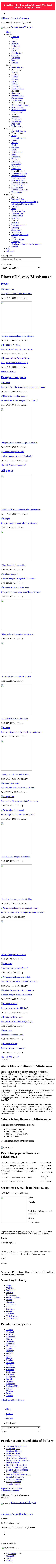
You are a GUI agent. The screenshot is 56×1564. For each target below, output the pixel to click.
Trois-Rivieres (12, 1316)
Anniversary (16, 230)
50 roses (14, 84)
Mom (13, 41)
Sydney (9, 1481)
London (9, 1360)
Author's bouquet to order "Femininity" (17, 456)
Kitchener (10, 1374)
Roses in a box (17, 107)
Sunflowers (16, 168)
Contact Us (10, 1556)
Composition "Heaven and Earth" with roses (19, 801)
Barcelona (10, 1453)
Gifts (8, 249)
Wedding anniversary (20, 234)
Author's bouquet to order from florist (16, 995)
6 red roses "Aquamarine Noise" (14, 968)
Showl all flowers (18, 131)
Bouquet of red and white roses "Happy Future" (21, 592)
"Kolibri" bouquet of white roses (14, 719)
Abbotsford (11, 1304)
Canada (17, 1484)
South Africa (22, 1458)
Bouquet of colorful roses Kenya (14, 362)
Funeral (14, 246)
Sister (13, 51)
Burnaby (9, 1379)
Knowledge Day (18, 211)
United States (25, 1474)
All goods (10, 251)
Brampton (10, 1344)
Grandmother (16, 53)
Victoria (9, 1395)
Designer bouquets (19, 173)
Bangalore (10, 1448)
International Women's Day (22, 204)
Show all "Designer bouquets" (13, 465)
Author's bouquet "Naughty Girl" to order (18, 578)
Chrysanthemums (18, 138)
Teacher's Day (17, 213)
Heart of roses (17, 112)
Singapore (10, 1479)
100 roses (15, 86)
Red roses (15, 117)
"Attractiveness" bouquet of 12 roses (16, 676)
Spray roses (16, 93)
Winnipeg (10, 1341)
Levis (8, 1307)
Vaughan (10, 1365)
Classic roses (16, 100)
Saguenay (10, 1309)
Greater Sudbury (13, 1297)
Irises (13, 154)
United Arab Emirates (21, 1460)
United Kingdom (21, 1470)
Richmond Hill (12, 1386)
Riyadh (9, 1477)
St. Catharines (12, 1318)
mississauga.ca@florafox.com (17, 1513)
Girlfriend (15, 46)
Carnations (15, 166)
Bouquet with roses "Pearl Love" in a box (18, 788)
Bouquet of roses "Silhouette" (13, 1048)
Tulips (14, 140)
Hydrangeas (16, 164)
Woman (14, 62)
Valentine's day (17, 199)
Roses (13, 135)
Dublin (9, 1463)
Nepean (9, 1292)
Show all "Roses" (8, 371)
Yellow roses (16, 126)
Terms (8, 1558)
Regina (9, 1285)
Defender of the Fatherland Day (24, 201)
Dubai (8, 1460)
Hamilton (10, 1351)
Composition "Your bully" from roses (16, 293)
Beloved (14, 44)
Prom (13, 209)
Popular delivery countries (12, 1488)
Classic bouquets (18, 178)
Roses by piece (17, 88)
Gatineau (10, 1370)
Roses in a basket (18, 110)
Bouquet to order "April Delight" (14, 1008)
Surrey (9, 1348)
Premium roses (17, 95)
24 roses (14, 79)
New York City (12, 1474)
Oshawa (9, 1391)
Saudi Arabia (18, 1477)
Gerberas (15, 147)
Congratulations (17, 239)
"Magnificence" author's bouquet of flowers (19, 443)
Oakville (9, 1288)
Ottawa (9, 1339)
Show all (15, 36)
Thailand (18, 1451)
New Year (15, 218)
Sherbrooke (11, 1295)
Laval (8, 1355)
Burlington (10, 1290)
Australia (17, 1481)
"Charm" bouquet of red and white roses (17, 336)
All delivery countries (10, 1491)
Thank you (15, 242)
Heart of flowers (18, 185)
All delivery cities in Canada (12, 1400)
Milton (9, 1299)
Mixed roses (16, 121)
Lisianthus (15, 161)
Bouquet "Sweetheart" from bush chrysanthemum (21, 732)
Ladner (9, 1388)
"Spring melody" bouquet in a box (15, 774)
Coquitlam (10, 1302)
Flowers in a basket (19, 183)
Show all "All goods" (10, 1057)
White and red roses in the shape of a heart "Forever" (23, 912)
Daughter (15, 48)
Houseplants (16, 192)
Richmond (10, 1384)
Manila (9, 1472)
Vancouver (10, 1346)
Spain (18, 1453)
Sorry (13, 237)
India (18, 1448)
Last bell (14, 206)
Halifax (9, 1358)
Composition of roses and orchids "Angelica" (19, 981)
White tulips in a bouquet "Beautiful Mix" (18, 814)
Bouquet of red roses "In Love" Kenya (17, 349)
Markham (10, 1362)
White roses (16, 119)
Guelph (9, 1311)
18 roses (14, 77)
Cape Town (11, 1458)
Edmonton (10, 1337)
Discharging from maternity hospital (26, 244)
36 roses (14, 81)
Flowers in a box (18, 180)
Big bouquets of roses (20, 105)
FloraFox (12, 1553)
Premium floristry (18, 176)
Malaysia (23, 1467)
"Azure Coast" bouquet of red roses (15, 857)
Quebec (9, 1353)
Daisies (14, 145)
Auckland (10, 1446)
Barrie (8, 1393)
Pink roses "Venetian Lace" (12, 1035)
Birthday (15, 223)
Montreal (10, 1332)
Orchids (14, 159)
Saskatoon (10, 1372)
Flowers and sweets (19, 190)
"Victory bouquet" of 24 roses (13, 955)
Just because (16, 232)
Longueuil (10, 1377)
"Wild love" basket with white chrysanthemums (20, 509)
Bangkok (10, 1451)
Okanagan (10, 1367)
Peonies (14, 143)
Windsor (9, 1381)
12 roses (14, 74)
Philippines (17, 1472)
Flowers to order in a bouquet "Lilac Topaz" (19, 400)
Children (15, 55)
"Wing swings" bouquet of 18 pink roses (17, 634)
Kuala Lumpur (12, 1467)
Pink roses (15, 124)
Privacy (9, 1561)
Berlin (8, 1456)
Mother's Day (17, 216)
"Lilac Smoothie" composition (13, 565)
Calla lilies (15, 157)
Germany (16, 1456)
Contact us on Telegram (22, 27)
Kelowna (10, 1314)
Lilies (13, 150)
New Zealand (21, 1446)
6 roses (14, 72)
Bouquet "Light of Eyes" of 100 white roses (19, 523)
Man (13, 60)
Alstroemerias (17, 152)
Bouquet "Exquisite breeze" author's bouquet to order (23, 387)
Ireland (16, 1463)
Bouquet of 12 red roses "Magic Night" (17, 1021)
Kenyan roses (17, 98)
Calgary (9, 1334)
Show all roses (17, 67)
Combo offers (17, 187)
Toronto (9, 1329)
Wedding (15, 227)
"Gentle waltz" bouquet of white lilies (16, 899)
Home (8, 32)
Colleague (15, 58)
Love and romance (19, 225)
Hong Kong (11, 1465)
